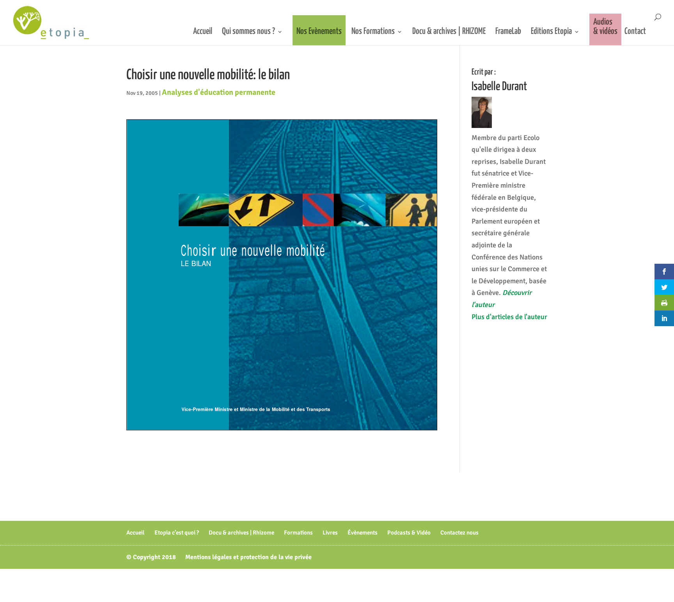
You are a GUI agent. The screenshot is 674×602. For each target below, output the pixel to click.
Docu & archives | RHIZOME (449, 32)
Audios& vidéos (605, 27)
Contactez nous (459, 532)
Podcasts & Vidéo (409, 532)
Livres (330, 532)
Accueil (202, 32)
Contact (635, 32)
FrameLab (508, 32)
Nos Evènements (319, 31)
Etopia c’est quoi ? (176, 532)
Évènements (363, 532)
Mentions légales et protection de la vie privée (248, 557)
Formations (298, 532)
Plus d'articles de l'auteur (509, 317)
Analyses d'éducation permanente (218, 92)
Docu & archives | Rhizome (241, 532)
